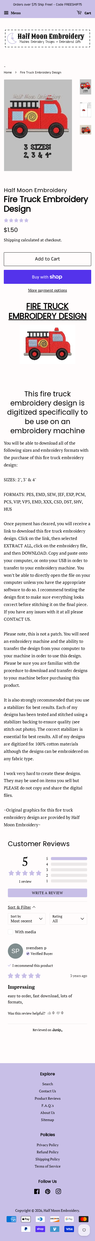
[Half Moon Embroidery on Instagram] (58, 1192)
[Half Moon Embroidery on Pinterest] (47, 1192)
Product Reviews (48, 1098)
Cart (87, 13)
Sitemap (47, 1119)
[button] (16, 220)
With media (25, 932)
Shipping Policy (47, 1159)
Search (47, 1083)
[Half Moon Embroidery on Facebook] (37, 1192)
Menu (15, 12)
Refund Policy (48, 1152)
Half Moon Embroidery (61, 1210)
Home (8, 72)
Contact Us (47, 1091)
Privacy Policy (48, 1144)
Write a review (47, 892)
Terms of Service (48, 1166)
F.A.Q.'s (48, 1105)
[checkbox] (27, 932)
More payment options (47, 290)
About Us (47, 1112)
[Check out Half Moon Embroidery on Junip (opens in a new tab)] (57, 1030)
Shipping (12, 240)
